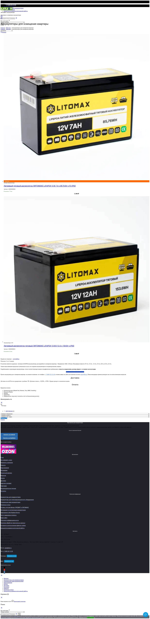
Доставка (6, 585)
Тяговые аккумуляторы (9, 182)
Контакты (6, 587)
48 (16, 359)
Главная (3, 27)
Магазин (8, 27)
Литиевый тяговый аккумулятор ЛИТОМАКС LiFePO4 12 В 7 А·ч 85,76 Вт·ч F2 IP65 (40, 186)
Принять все (90, 617)
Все (18, 359)
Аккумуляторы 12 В (8, 342)
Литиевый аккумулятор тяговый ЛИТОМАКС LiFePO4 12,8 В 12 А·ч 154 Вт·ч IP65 (39, 346)
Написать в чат (12, 556)
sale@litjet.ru (84, 374)
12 (13, 359)
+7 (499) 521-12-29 (50, 374)
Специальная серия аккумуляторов (13, 8)
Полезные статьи (9, 7)
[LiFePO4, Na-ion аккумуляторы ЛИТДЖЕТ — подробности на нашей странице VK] (4, 572)
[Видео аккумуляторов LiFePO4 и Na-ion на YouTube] (4, 570)
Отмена (3, 419)
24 (14, 359)
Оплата (6, 584)
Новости (6, 588)
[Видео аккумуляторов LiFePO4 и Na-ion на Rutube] (4, 568)
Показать (4, 418)
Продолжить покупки (19, 601)
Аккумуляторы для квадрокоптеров (14, 580)
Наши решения (8, 582)
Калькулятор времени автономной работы (16, 11)
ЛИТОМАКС (9, 411)
